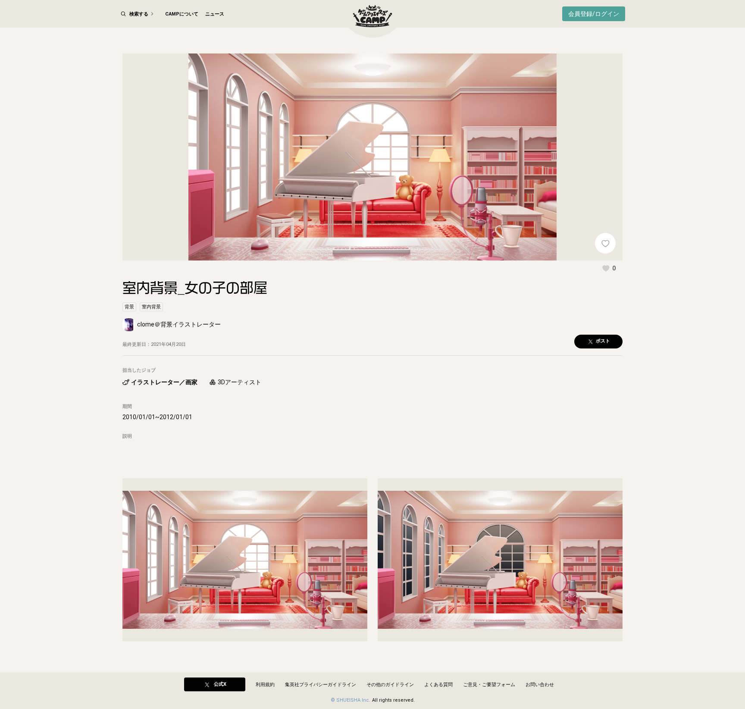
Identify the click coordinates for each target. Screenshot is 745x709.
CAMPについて (181, 14)
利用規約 (265, 684)
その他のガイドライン (390, 684)
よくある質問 (438, 684)
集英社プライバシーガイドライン (320, 684)
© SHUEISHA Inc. (350, 700)
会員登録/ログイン (593, 13)
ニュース (214, 14)
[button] (609, 268)
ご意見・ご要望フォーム (489, 684)
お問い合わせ (540, 684)
